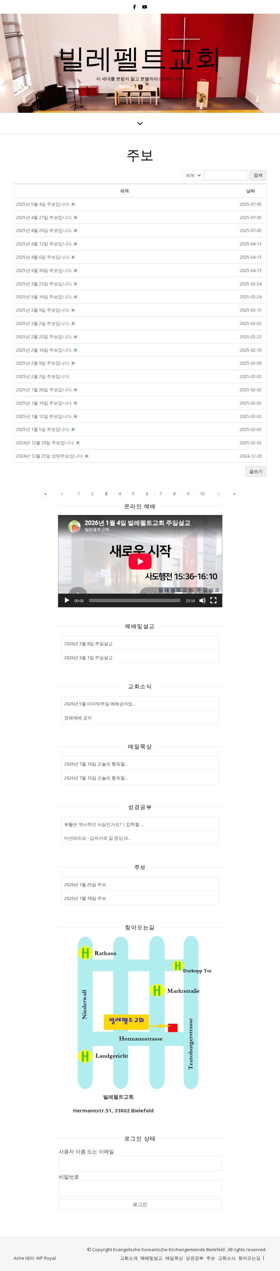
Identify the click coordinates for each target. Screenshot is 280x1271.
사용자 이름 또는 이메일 (86, 1151)
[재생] (67, 600)
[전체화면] (213, 600)
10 (202, 493)
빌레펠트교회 (140, 57)
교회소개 (129, 1258)
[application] (140, 561)
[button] (45, 493)
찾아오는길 (249, 1258)
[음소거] (202, 600)
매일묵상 (174, 1258)
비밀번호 (69, 1176)
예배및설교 (151, 1258)
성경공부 (195, 1258)
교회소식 (227, 1258)
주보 (210, 1258)
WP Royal (46, 1258)
